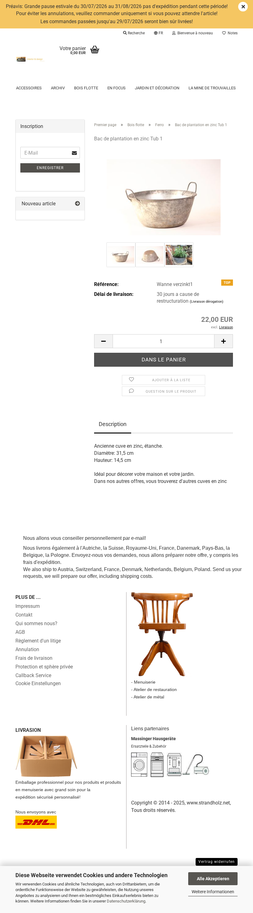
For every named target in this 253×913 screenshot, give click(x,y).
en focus (116, 88)
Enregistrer (50, 168)
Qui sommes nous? (36, 623)
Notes (232, 33)
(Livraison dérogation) (206, 302)
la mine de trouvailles (212, 88)
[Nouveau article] (77, 203)
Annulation (27, 649)
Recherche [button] (136, 33)
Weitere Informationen (213, 891)
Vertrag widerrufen (216, 862)
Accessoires (29, 88)
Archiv (58, 88)
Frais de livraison (33, 658)
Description (112, 424)
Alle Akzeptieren (213, 878)
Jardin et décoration (157, 88)
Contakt (23, 615)
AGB (20, 632)
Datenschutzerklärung (126, 901)
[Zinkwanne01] (164, 194)
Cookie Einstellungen (38, 683)
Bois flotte (86, 88)
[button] (158, 33)
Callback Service (33, 675)
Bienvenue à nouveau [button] (194, 33)
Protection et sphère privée (44, 667)
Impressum (27, 606)
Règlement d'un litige (38, 641)
